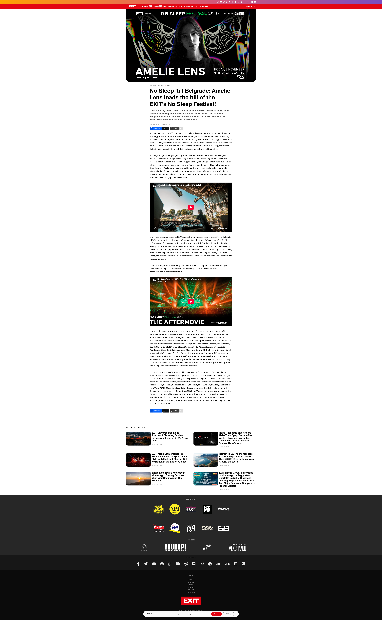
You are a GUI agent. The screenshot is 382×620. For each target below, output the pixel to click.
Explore (171, 6)
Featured (153, 85)
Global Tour (146, 6)
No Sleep (161, 85)
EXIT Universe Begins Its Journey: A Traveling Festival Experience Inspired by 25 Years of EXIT (170, 437)
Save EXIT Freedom (201, 6)
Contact (191, 592)
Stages (191, 582)
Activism (187, 6)
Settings (228, 614)
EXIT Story (178, 6)
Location (191, 587)
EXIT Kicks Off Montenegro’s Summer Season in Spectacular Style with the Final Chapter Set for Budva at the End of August (169, 458)
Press (191, 590)
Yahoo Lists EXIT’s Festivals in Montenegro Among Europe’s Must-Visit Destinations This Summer (168, 477)
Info (192, 6)
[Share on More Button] (181, 128)
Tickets (157, 6)
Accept (216, 614)
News (165, 6)
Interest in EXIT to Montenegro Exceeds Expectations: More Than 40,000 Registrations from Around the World (236, 458)
